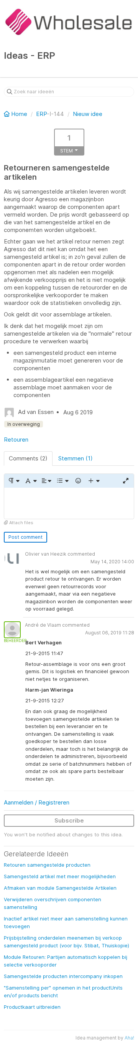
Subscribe (69, 820)
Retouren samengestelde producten (47, 865)
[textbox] (69, 503)
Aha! (129, 1038)
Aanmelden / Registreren (36, 802)
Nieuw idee (87, 114)
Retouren (16, 439)
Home (19, 114)
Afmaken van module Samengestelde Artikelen (60, 888)
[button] (13, 480)
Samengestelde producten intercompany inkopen (63, 976)
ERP (41, 114)
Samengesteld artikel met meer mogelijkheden (60, 876)
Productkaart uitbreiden (32, 1007)
